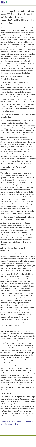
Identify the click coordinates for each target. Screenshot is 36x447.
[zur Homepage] (4, 2)
